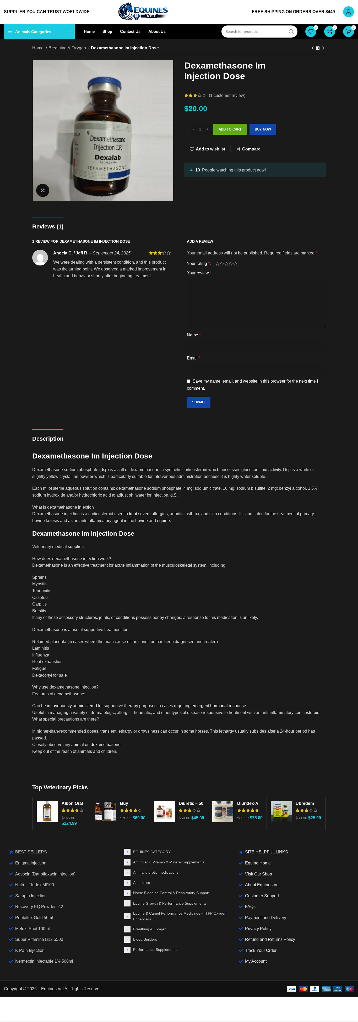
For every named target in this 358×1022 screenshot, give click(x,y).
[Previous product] (312, 48)
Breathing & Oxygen (67, 48)
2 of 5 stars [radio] (222, 264)
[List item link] (179, 852)
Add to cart (230, 129)
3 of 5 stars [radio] (226, 264)
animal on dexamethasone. (96, 744)
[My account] (348, 12)
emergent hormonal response (219, 705)
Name (194, 335)
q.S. (174, 495)
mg (190, 488)
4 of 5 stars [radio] (231, 264)
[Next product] (323, 48)
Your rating (198, 264)
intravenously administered (71, 705)
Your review (199, 273)
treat (133, 514)
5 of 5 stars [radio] (235, 264)
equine (163, 520)
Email (193, 358)
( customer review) (227, 95)
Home (38, 48)
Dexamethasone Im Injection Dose (92, 456)
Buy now (263, 129)
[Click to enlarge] (42, 190)
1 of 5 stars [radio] (217, 264)
